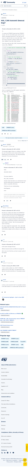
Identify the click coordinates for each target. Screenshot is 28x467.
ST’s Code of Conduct (6, 443)
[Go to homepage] (4, 361)
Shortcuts (3, 425)
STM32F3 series (10, 127)
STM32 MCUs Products (5, 310)
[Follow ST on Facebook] (10, 453)
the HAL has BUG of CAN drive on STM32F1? (10, 313)
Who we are (4, 368)
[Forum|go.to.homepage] (9, 2)
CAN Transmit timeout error (6, 325)
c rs (4, 261)
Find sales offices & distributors (8, 404)
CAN (3, 127)
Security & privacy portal (6, 446)
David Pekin (6, 205)
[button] (1, 2)
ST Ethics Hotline (5, 439)
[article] (14, 152)
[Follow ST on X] (2, 453)
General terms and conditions (7, 393)
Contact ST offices (5, 400)
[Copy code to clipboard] (25, 48)
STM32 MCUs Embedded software (9, 9)
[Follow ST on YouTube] (13, 453)
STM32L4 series (5, 344)
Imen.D (6, 162)
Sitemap (3, 428)
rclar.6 (4, 279)
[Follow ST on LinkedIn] (5, 453)
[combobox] (14, 6)
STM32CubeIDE (14, 341)
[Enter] (2, 6)
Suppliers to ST (4, 386)
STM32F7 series (15, 344)
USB (22, 344)
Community (3, 407)
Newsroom (3, 411)
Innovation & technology (6, 379)
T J (3, 239)
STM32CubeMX (4, 341)
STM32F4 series (15, 338)
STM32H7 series (5, 338)
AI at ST (3, 418)
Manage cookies (17, 461)
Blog (2, 389)
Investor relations (5, 372)
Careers (3, 382)
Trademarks (21, 460)
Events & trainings (5, 414)
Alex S (4, 13)
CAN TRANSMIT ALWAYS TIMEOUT (8, 330)
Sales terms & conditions (11, 460)
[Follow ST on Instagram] (7, 453)
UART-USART (4, 347)
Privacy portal (10, 461)
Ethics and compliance (6, 436)
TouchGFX (23, 341)
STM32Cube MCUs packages (9, 130)
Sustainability (4, 375)
